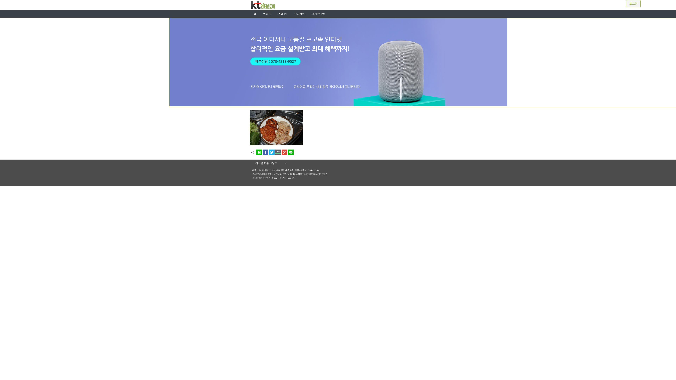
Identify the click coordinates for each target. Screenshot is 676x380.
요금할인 (299, 13)
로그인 (633, 3)
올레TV (282, 13)
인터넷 (267, 13)
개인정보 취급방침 (266, 163)
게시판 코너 (319, 13)
